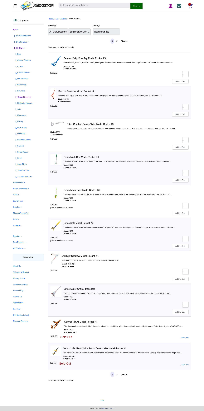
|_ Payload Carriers (22, 140)
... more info (184, 338)
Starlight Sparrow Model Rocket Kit (80, 256)
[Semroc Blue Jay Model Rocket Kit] (53, 91)
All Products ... (19, 248)
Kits (57, 19)
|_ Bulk (17, 54)
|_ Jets (17, 109)
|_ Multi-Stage (20, 127)
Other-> (16, 219)
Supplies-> (17, 207)
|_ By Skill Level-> (21, 42)
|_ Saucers (18, 146)
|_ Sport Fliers (20, 164)
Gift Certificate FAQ (21, 315)
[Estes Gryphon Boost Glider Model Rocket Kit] (57, 124)
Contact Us (17, 297)
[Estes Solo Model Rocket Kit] (55, 223)
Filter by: (52, 26)
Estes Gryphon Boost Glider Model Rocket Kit (90, 124)
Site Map (16, 309)
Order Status (18, 303)
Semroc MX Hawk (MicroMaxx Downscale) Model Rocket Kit (94, 348)
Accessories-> (19, 183)
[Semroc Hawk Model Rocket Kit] (56, 322)
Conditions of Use (20, 284)
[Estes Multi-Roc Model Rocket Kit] (55, 157)
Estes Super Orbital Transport (79, 289)
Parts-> (16, 195)
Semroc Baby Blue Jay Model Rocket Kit (85, 58)
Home (51, 19)
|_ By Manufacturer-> (22, 36)
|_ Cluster (18, 66)
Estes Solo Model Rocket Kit (78, 223)
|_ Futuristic (19, 91)
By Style (64, 19)
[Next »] (124, 41)
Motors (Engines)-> (21, 213)
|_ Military (18, 121)
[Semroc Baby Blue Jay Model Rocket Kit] (55, 58)
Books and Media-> (21, 189)
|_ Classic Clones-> (22, 60)
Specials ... (17, 236)
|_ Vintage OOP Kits (22, 176)
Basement (17, 225)
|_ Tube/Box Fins (21, 170)
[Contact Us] (179, 6)
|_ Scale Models (20, 152)
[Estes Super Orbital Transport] (55, 289)
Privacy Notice (19, 278)
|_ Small (17, 158)
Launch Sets (18, 201)
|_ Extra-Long (19, 85)
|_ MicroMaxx (19, 115)
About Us (17, 266)
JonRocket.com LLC (108, 408)
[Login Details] (171, 6)
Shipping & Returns (21, 272)
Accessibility (18, 291)
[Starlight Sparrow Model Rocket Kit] (55, 256)
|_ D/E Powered (20, 79)
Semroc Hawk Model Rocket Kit (80, 322)
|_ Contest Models (21, 72)
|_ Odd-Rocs (19, 134)
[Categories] (16, 6)
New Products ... (20, 242)
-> (15, 30)
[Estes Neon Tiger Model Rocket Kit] (55, 190)
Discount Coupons (20, 321)
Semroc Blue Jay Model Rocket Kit (76, 91)
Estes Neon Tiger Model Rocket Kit (82, 190)
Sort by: (96, 26)
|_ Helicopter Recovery (23, 103)
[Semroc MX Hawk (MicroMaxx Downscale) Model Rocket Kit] (55, 348)
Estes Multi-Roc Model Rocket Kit (81, 157)
